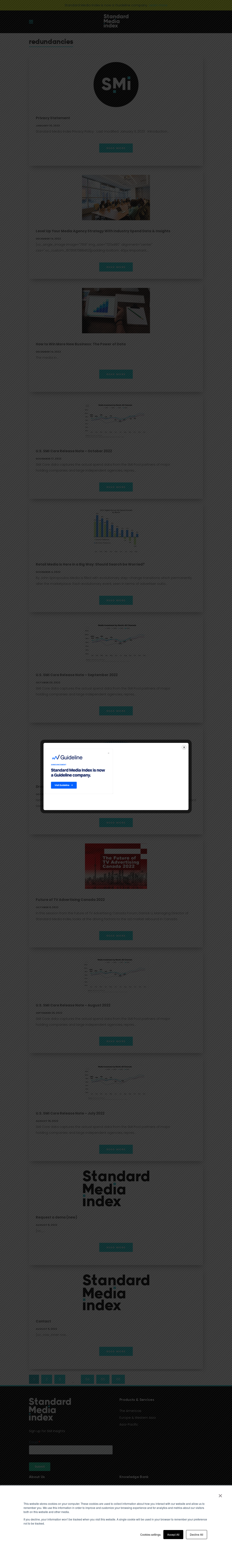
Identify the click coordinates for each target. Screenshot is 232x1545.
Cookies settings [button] (150, 1534)
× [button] (220, 1494)
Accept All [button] (173, 1534)
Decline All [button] (196, 1534)
